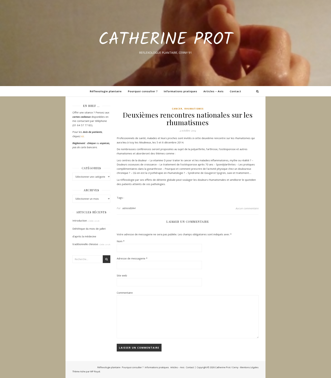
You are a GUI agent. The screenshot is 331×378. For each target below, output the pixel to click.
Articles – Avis (213, 91)
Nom (120, 241)
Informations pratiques (180, 91)
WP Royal (95, 371)
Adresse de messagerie (132, 258)
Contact (235, 91)
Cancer (177, 108)
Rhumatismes (194, 108)
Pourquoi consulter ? (143, 91)
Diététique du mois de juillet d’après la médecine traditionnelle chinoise (89, 236)
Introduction (79, 220)
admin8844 (129, 208)
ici (82, 136)
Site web (122, 275)
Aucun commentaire (247, 208)
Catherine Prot (165, 40)
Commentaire (125, 292)
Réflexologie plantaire (106, 91)
